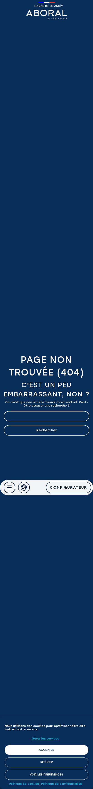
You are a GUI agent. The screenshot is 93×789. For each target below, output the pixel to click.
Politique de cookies (24, 783)
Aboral (46, 14)
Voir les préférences (46, 774)
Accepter (46, 749)
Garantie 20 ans (47, 6)
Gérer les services (45, 738)
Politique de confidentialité (61, 783)
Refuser (46, 762)
